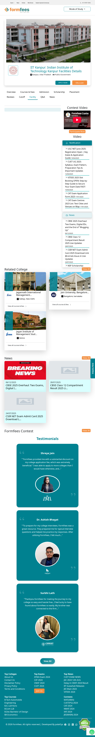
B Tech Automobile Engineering (13, 701)
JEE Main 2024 (70, 689)
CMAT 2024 (39, 683)
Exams (11, 2)
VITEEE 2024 (69, 692)
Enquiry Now (93, 368)
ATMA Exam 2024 (42, 677)
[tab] (11, 92)
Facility (33, 97)
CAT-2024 (68, 705)
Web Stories (30, 2)
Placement (74, 92)
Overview (11, 92)
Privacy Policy (10, 686)
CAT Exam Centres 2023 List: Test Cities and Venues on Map (76, 203)
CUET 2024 (39, 686)
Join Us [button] (39, 691)
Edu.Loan (80, 82)
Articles (23, 2)
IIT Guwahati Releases (74, 686)
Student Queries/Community (42, 2)
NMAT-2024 (69, 708)
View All (86, 269)
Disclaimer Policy (12, 683)
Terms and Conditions (14, 689)
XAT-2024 (68, 711)
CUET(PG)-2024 (71, 702)
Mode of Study (76, 9)
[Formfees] (32, 10)
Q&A (43, 97)
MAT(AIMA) (69, 699)
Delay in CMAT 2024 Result (76, 683)
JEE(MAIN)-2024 (71, 714)
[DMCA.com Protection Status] (85, 724)
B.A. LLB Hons (10, 705)
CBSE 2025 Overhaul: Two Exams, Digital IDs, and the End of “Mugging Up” (77, 227)
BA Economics (11, 714)
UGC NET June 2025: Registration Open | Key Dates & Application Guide (76, 153)
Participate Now (77, 131)
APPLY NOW (62, 83)
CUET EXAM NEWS (72, 677)
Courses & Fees (27, 92)
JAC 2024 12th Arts (72, 680)
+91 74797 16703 (86, 2)
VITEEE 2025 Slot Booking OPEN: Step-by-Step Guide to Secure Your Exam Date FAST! (76, 183)
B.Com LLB (9, 708)
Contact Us (9, 680)
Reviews (10, 97)
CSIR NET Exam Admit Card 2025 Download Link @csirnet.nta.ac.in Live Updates (77, 255)
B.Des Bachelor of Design (16, 711)
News (18, 2)
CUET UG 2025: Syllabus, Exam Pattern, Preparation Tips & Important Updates (76, 167)
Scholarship (59, 92)
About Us (8, 677)
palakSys (59, 724)
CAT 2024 (38, 680)
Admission (44, 92)
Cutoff (22, 97)
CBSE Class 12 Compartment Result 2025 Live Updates (75, 241)
